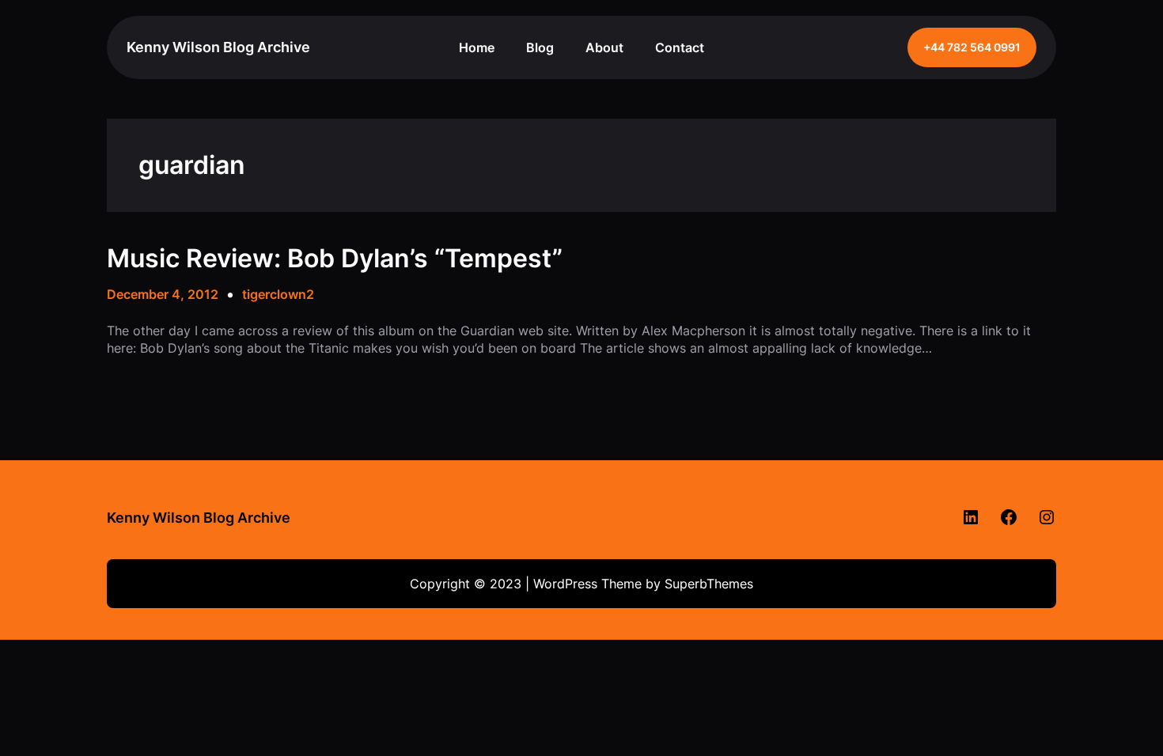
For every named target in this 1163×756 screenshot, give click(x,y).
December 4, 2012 (162, 294)
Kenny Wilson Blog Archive (218, 47)
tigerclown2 (278, 294)
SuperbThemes (709, 584)
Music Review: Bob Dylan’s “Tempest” (335, 259)
